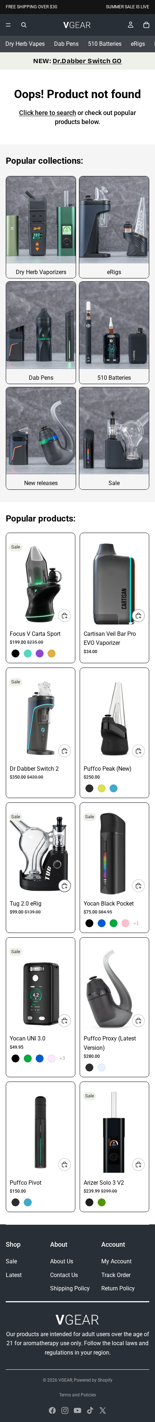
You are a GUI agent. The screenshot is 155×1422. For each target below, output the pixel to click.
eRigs (138, 43)
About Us (61, 1261)
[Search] (24, 25)
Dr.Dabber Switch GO (87, 61)
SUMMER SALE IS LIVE (127, 6)
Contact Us (64, 1275)
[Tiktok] (90, 1410)
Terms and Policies (77, 1394)
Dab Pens (66, 43)
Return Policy (118, 1288)
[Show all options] (136, 923)
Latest (14, 1275)
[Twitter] (102, 1410)
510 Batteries (104, 43)
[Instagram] (65, 1410)
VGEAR (65, 1380)
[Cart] (146, 25)
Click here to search (47, 112)
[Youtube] (77, 1410)
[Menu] (8, 25)
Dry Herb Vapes (25, 43)
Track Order (115, 1275)
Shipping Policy (70, 1288)
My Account (116, 1261)
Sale (11, 1261)
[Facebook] (52, 1410)
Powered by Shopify (93, 1380)
